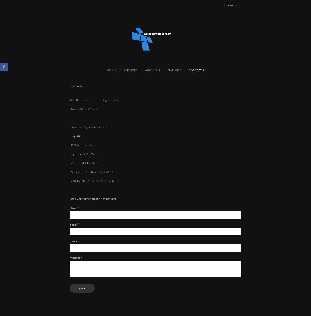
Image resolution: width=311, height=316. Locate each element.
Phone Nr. (76, 241)
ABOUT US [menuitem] (152, 70)
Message (76, 258)
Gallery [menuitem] (174, 70)
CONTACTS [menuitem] (196, 70)
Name (74, 208)
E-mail (74, 224)
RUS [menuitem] (238, 5)
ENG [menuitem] (230, 5)
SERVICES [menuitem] (131, 70)
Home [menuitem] (111, 70)
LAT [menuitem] (223, 5)
